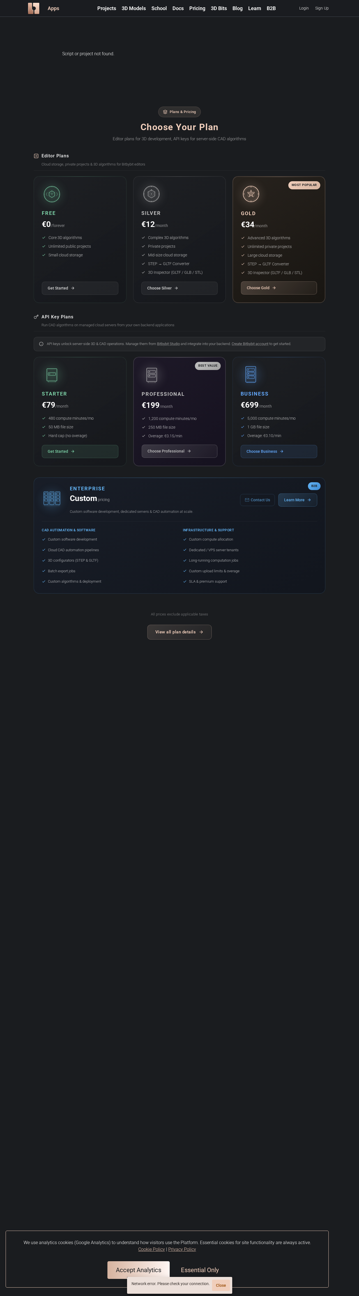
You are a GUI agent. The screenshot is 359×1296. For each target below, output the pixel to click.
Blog (238, 8)
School (159, 8)
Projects (106, 8)
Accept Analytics (138, 1270)
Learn (254, 8)
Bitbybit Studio (168, 344)
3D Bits (219, 8)
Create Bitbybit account (250, 344)
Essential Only (200, 1270)
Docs (178, 8)
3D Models (134, 8)
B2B (271, 8)
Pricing (197, 8)
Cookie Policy (151, 1249)
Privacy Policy (182, 1249)
